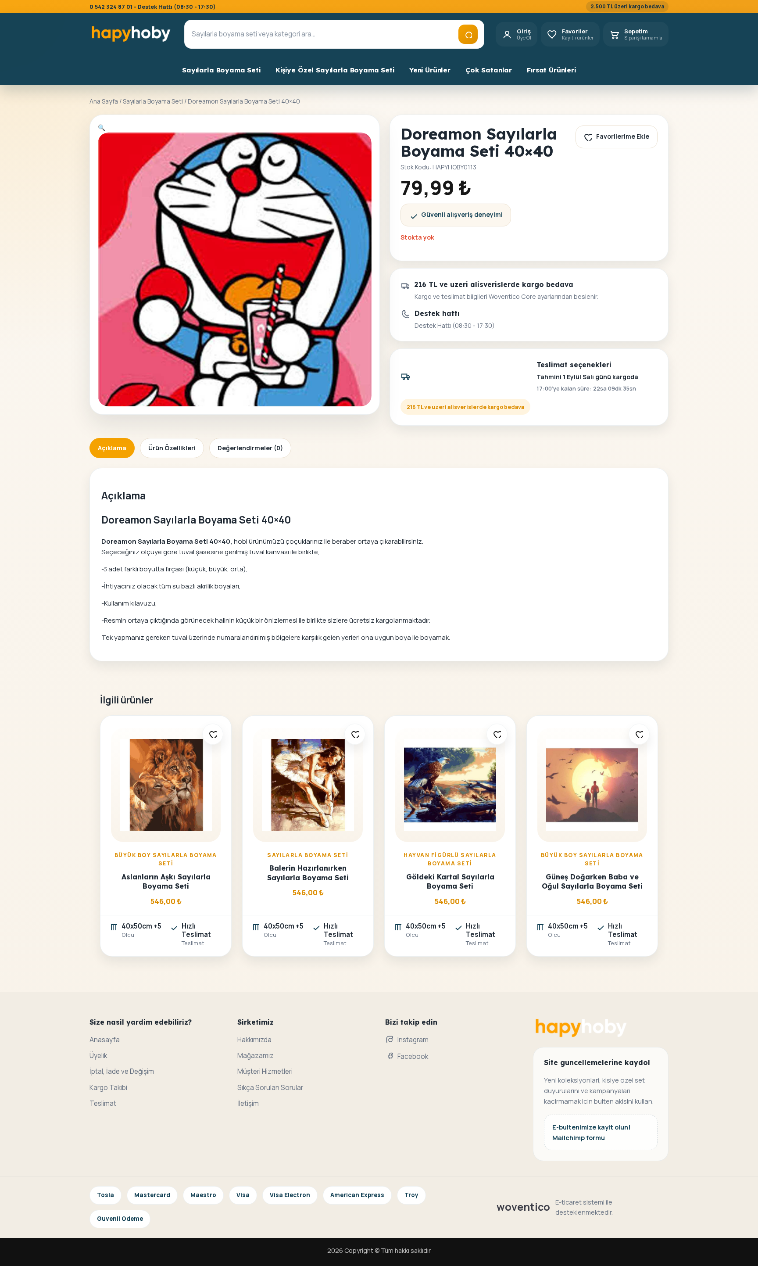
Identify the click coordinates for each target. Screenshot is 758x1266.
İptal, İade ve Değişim (121, 1071)
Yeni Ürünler (430, 70)
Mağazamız (255, 1055)
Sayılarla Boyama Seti (221, 70)
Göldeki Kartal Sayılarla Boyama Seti (450, 881)
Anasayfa (104, 1039)
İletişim (248, 1103)
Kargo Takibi (108, 1087)
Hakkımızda (254, 1039)
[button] (101, 127)
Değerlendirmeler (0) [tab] (250, 448)
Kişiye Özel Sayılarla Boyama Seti (334, 70)
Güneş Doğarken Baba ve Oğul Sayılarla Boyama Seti (592, 881)
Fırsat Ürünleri (551, 70)
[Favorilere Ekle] (212, 734)
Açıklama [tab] (112, 448)
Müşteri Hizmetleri (265, 1071)
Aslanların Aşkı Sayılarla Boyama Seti (166, 881)
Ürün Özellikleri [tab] (172, 448)
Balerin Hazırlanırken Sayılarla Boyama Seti (308, 873)
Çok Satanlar (488, 70)
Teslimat (102, 1103)
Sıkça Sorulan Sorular (270, 1087)
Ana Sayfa (103, 101)
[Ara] (468, 34)
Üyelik (98, 1055)
